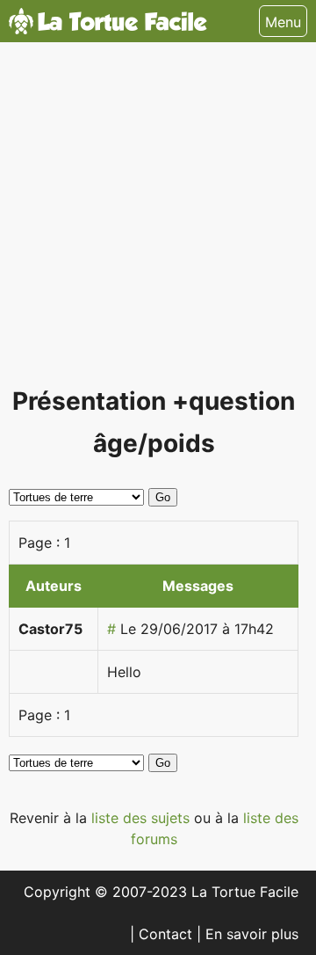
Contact (168, 934)
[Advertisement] (158, 221)
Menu (283, 22)
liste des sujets (142, 818)
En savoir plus (251, 934)
